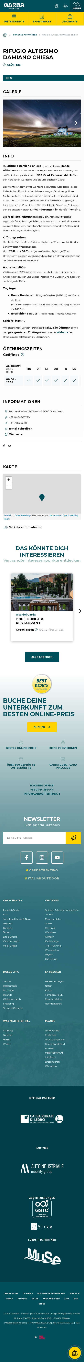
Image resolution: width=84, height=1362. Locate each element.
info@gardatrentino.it (42, 793)
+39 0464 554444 (42, 789)
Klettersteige (52, 941)
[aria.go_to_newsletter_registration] (73, 838)
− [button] (8, 485)
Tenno (6, 932)
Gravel (48, 923)
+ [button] (8, 479)
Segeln (49, 954)
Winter (7, 1044)
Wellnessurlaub (12, 999)
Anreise (49, 1048)
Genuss (7, 981)
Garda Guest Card (55, 1044)
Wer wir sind (51, 1299)
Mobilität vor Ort (54, 1052)
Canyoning (51, 959)
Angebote (69, 21)
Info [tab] (9, 77)
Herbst (6, 1039)
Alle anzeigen (42, 657)
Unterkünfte (14, 21)
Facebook (27, 858)
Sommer (7, 1035)
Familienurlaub (54, 994)
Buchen (40, 727)
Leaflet (7, 515)
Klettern (49, 936)
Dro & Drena (10, 936)
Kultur (48, 990)
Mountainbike (53, 919)
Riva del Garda (11, 910)
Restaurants (10, 985)
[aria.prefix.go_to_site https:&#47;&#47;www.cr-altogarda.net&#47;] (42, 1119)
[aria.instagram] (9, 445)
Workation (51, 1066)
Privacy (22, 1299)
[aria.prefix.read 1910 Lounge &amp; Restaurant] (42, 607)
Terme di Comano (12, 1008)
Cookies (28, 1293)
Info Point (50, 1057)
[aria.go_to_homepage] (14, 6)
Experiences (42, 21)
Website (62, 332)
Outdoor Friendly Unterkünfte (61, 910)
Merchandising (53, 999)
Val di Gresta (10, 945)
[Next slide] (80, 611)
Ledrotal (7, 923)
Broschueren (52, 1061)
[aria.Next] (71, 123)
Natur (48, 985)
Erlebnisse (50, 1035)
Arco (5, 914)
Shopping (8, 1003)
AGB (66, 1299)
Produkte (8, 990)
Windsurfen (52, 950)
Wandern (50, 932)
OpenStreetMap (23, 515)
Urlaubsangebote (54, 1039)
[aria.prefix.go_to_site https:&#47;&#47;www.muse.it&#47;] (42, 1256)
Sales (35, 1299)
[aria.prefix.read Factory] (42, 1339)
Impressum (11, 1293)
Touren (49, 914)
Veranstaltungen (54, 981)
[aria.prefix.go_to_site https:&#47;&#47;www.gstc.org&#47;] (42, 1214)
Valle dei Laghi (11, 941)
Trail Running (53, 945)
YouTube (57, 858)
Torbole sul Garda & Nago (17, 919)
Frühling (8, 1030)
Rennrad (50, 928)
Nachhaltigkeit (53, 1003)
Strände (7, 994)
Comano (7, 928)
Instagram (42, 858)
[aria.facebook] (4, 445)
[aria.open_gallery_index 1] (42, 123)
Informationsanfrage (51, 1293)
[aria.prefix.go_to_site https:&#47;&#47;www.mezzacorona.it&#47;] (42, 1169)
